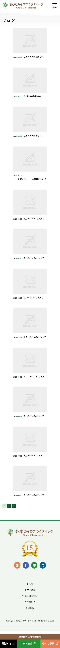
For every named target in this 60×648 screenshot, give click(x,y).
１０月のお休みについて (34, 377)
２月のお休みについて (33, 258)
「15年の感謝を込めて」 (34, 96)
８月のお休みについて (33, 57)
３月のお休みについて (33, 219)
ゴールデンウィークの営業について (29, 179)
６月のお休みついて (32, 136)
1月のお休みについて (33, 298)
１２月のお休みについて (34, 337)
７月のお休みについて (33, 495)
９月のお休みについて (33, 416)
